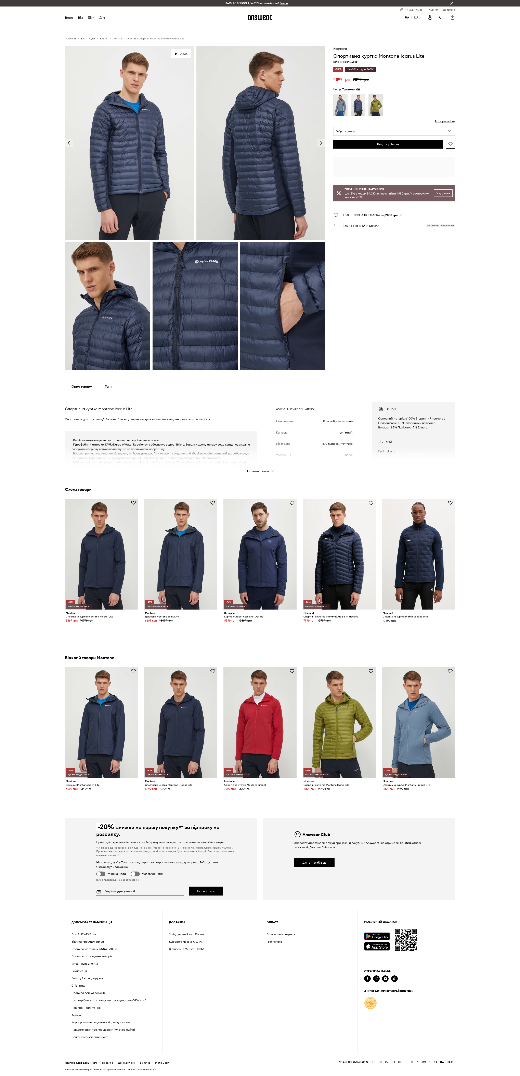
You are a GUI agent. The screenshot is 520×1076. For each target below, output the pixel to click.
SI (430, 1062)
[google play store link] (377, 936)
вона (69, 17)
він (80, 17)
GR (393, 1062)
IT (412, 1062)
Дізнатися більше (314, 862)
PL (417, 1062)
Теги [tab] (108, 386)
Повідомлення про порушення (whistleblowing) (103, 1029)
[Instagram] (376, 978)
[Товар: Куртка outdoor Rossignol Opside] (260, 554)
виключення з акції (107, 854)
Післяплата (274, 941)
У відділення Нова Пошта (186, 934)
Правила (107, 1062)
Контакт (77, 1015)
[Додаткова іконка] (370, 1003)
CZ (386, 1062)
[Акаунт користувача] (429, 17)
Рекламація (79, 971)
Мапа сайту (162, 1062)
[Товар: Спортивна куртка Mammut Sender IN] (418, 554)
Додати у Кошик (388, 144)
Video (183, 54)
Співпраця (79, 985)
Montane (340, 49)
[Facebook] (367, 978)
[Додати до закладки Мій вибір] (450, 144)
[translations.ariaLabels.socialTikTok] (394, 979)
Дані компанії (126, 1062)
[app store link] (377, 946)
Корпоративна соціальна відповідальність (101, 1022)
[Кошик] (452, 17)
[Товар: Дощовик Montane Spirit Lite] (180, 554)
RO (424, 1062)
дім (102, 17)
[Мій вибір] (441, 17)
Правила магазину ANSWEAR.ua (94, 949)
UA (442, 1062)
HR (400, 1062)
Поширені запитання (86, 1008)
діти (91, 17)
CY (380, 1062)
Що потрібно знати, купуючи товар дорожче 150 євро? (109, 1000)
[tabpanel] (260, 433)
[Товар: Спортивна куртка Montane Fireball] (260, 722)
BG (374, 1062)
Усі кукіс (145, 1062)
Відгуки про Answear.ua (88, 941)
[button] (394, 131)
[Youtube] (385, 978)
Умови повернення (85, 963)
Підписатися (205, 891)
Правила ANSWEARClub (88, 993)
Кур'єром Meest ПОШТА (185, 941)
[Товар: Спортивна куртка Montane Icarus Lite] (339, 722)
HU (406, 1062)
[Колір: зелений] (375, 105)
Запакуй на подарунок (87, 978)
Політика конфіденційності (90, 1037)
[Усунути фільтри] (451, 3)
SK (435, 1062)
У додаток (443, 193)
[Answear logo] (260, 17)
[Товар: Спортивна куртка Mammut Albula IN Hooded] (339, 554)
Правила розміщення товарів (92, 956)
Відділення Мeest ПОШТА (186, 949)
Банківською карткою (281, 934)
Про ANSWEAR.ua (84, 934)
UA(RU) (451, 1062)
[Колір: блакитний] (340, 105)
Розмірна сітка (445, 121)
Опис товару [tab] (82, 386)
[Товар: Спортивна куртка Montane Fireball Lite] (101, 554)
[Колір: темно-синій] (358, 105)
